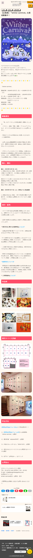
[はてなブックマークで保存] (12, 491)
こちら (21, 227)
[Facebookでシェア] (8, 491)
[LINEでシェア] (25, 491)
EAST (4, 9)
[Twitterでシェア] (3, 491)
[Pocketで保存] (16, 491)
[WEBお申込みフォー (7, 427)
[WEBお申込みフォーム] (11, 432)
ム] (16, 427)
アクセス (30, 2)
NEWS (9, 9)
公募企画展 (16, 9)
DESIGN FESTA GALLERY (18, 556)
